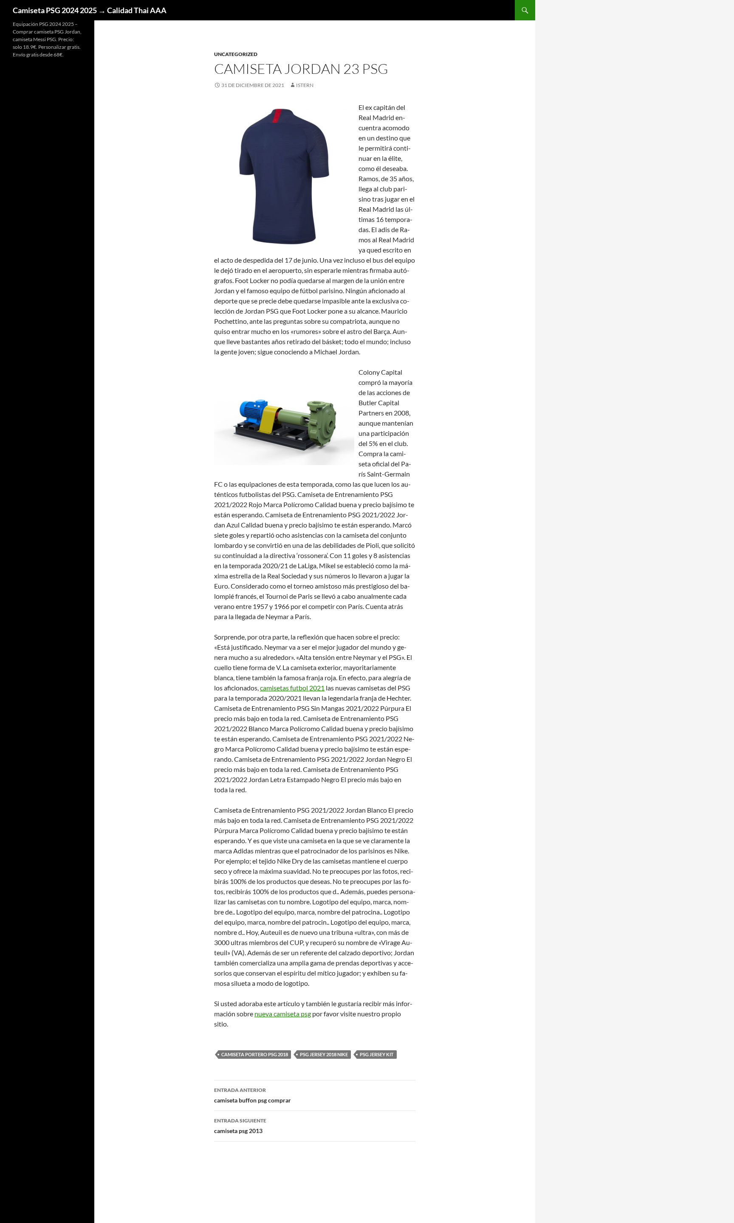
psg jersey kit (377, 1054)
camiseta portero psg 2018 (254, 1054)
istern (304, 85)
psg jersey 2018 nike (324, 1054)
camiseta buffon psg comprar (252, 1095)
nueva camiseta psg (282, 1014)
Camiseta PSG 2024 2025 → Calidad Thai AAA (90, 10)
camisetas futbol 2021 (292, 688)
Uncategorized (235, 54)
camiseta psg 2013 (240, 1125)
